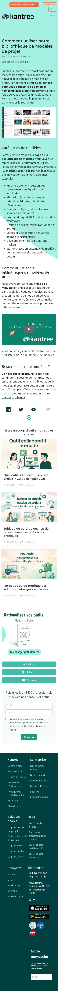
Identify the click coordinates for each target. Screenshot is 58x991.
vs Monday (14, 885)
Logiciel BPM (15, 845)
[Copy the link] (48, 409)
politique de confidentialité (21, 726)
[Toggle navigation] (52, 17)
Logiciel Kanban (16, 851)
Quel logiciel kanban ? (36, 855)
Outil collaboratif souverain (17, 838)
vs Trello (12, 891)
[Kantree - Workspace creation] (29, 329)
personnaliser (40, 98)
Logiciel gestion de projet (16, 829)
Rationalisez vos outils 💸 (24, 4)
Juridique (13, 800)
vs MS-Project (15, 896)
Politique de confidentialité (16, 793)
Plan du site (14, 806)
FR (51, 9)
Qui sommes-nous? (37, 767)
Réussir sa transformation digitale (37, 836)
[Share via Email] (33, 408)
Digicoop (34, 876)
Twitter (30, 664)
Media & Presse (39, 786)
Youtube (30, 680)
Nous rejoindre (38, 775)
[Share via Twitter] (21, 408)
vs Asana (13, 874)
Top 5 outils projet (35, 824)
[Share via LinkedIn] (8, 408)
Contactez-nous (39, 797)
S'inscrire (29, 737)
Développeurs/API (18, 777)
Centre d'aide (15, 766)
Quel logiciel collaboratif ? (36, 846)
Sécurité (34, 791)
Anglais (25, 61)
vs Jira (11, 880)
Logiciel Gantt (15, 856)
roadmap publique (13, 397)
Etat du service (16, 771)
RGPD (32, 893)
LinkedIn (30, 672)
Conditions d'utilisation (14, 784)
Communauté (38, 780)
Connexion (49, 4)
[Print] (29, 417)
